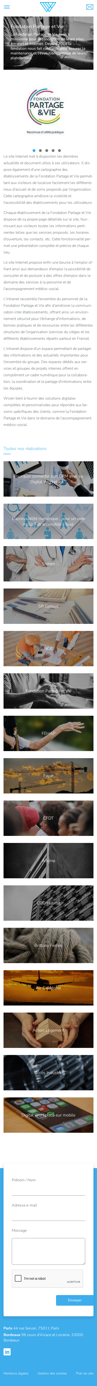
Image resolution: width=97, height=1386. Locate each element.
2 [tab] (40, 150)
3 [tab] (46, 150)
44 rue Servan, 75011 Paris (31, 1328)
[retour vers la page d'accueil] (48, 7)
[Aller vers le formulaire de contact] (89, 7)
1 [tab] (34, 150)
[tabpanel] (48, 112)
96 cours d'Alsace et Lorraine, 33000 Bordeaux (43, 1337)
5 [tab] (59, 150)
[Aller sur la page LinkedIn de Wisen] (7, 1352)
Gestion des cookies (52, 1373)
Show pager (49, 1149)
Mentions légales (16, 1373)
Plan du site (84, 1373)
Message (19, 1230)
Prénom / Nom (24, 1180)
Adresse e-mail (24, 1205)
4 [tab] (53, 150)
